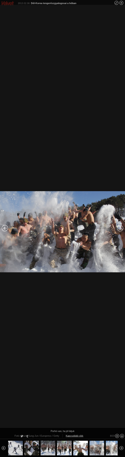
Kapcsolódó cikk (74, 435)
